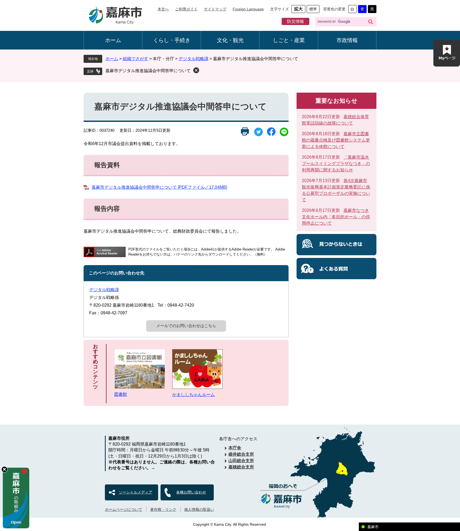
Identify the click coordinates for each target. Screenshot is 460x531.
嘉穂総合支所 (241, 467)
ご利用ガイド (186, 9)
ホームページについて (123, 509)
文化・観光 (230, 40)
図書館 (120, 394)
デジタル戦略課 (193, 58)
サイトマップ (215, 9)
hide (4, 469)
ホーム (113, 40)
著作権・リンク (163, 509)
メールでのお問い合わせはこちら (186, 325)
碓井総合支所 (241, 454)
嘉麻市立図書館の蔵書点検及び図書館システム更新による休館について (336, 140)
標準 (313, 9)
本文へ (163, 9)
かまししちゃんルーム (193, 394)
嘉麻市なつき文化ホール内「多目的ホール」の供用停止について (336, 216)
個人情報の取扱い (199, 509)
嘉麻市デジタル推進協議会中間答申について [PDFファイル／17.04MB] (159, 187)
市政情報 (347, 40)
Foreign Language (248, 9)
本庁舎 (234, 448)
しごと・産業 (289, 40)
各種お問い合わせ (191, 492)
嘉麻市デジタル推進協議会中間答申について (148, 70)
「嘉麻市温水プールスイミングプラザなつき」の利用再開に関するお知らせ (336, 163)
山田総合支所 (241, 460)
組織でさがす (135, 58)
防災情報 (295, 21)
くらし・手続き (171, 40)
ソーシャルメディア (135, 492)
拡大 (298, 9)
